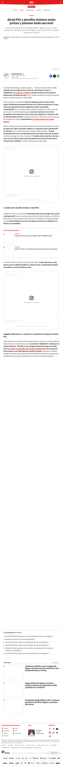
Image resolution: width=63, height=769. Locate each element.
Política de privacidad (19, 745)
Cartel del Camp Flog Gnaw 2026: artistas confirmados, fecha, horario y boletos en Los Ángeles (29, 649)
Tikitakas (19, 632)
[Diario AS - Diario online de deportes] (31, 2)
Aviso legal (10, 745)
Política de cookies (30, 745)
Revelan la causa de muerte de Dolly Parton (20, 639)
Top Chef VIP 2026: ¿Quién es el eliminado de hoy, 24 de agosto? (26, 642)
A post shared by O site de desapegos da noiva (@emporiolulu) (31, 326)
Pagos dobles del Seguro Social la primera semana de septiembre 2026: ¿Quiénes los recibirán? (41, 685)
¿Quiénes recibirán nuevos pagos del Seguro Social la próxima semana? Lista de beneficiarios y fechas (42, 668)
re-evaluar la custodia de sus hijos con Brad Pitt (26, 348)
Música (22, 10)
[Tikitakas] (32, 7)
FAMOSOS (31, 15)
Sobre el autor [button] (14, 77)
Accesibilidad (53, 745)
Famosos (38, 10)
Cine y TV (15, 10)
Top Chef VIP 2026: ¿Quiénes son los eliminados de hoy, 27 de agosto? (28, 636)
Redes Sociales (30, 10)
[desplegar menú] (2, 2)
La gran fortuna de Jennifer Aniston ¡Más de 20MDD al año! (33, 236)
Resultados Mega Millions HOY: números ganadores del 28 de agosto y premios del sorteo (42, 702)
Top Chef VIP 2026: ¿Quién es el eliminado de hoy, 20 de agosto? (26, 645)
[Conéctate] (61, 2)
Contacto (4, 745)
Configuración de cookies (42, 745)
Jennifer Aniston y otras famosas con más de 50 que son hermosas (36, 249)
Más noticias (55, 662)
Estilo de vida (46, 10)
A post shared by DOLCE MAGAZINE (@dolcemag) (31, 200)
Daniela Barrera (16, 74)
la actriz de (22, 92)
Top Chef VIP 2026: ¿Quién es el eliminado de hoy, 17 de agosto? (26, 653)
